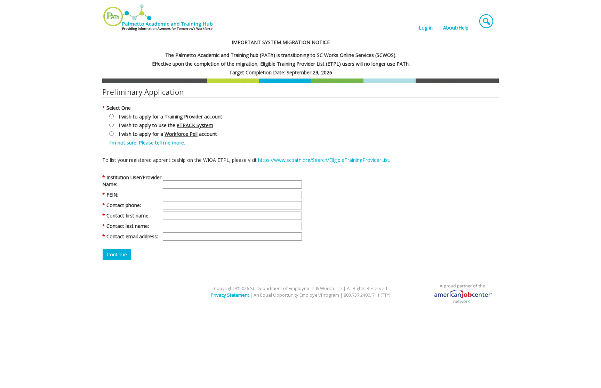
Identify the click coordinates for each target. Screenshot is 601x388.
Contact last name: (127, 226)
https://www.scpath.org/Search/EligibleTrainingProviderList (323, 160)
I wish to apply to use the (166, 125)
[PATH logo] (158, 17)
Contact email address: (132, 236)
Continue (117, 254)
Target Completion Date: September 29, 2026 (280, 72)
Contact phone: (123, 205)
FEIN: (112, 194)
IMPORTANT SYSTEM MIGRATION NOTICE (281, 42)
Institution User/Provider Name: (131, 181)
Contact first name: (128, 215)
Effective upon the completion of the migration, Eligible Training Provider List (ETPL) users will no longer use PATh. (281, 63)
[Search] (486, 19)
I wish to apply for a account (170, 116)
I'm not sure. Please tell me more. (147, 142)
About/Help (455, 27)
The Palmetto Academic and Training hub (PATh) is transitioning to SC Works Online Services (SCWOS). (280, 55)
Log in (426, 27)
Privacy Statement (230, 295)
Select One (118, 108)
